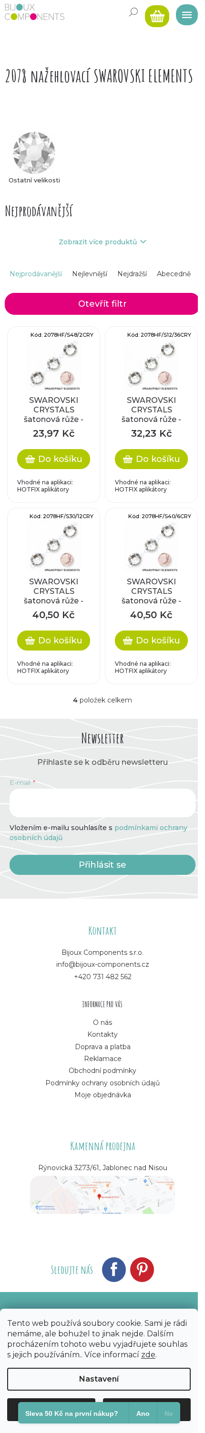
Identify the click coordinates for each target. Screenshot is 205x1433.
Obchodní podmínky (102, 1070)
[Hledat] (133, 11)
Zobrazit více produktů (98, 242)
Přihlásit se (102, 865)
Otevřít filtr (102, 304)
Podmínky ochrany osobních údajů (102, 1083)
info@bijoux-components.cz (102, 964)
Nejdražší (132, 274)
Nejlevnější (89, 274)
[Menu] (183, 11)
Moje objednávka (102, 1095)
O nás (102, 1022)
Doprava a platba (103, 1046)
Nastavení (99, 1378)
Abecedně (174, 274)
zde (148, 1354)
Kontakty (102, 1034)
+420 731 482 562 (103, 976)
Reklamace (103, 1058)
